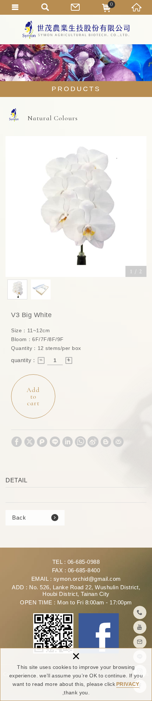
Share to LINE (55, 441)
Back (19, 517)
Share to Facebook (16, 441)
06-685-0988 (84, 562)
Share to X (29, 441)
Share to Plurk (42, 441)
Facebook (99, 633)
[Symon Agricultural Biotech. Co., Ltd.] (76, 29)
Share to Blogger (105, 441)
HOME (137, 7)
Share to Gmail (118, 441)
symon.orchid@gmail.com (87, 579)
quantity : (23, 360)
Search (45, 7)
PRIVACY (127, 684)
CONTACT (76, 7)
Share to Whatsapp (80, 441)
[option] (76, 206)
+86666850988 (139, 612)
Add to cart (33, 396)
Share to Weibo (93, 441)
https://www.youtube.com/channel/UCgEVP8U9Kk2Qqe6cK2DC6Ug (139, 627)
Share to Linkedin (67, 441)
